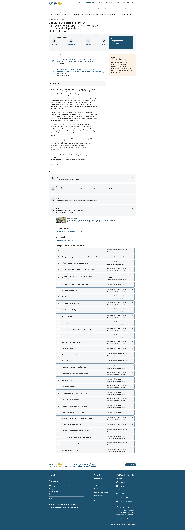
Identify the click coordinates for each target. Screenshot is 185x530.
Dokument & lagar (57, 12)
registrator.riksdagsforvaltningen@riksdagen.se (64, 507)
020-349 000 (54, 491)
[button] (65, 8)
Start (50, 12)
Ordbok (118, 2)
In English (100, 2)
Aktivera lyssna (126, 2)
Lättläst (83, 2)
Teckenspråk (91, 2)
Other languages (109, 2)
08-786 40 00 (54, 481)
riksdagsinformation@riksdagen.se (61, 494)
